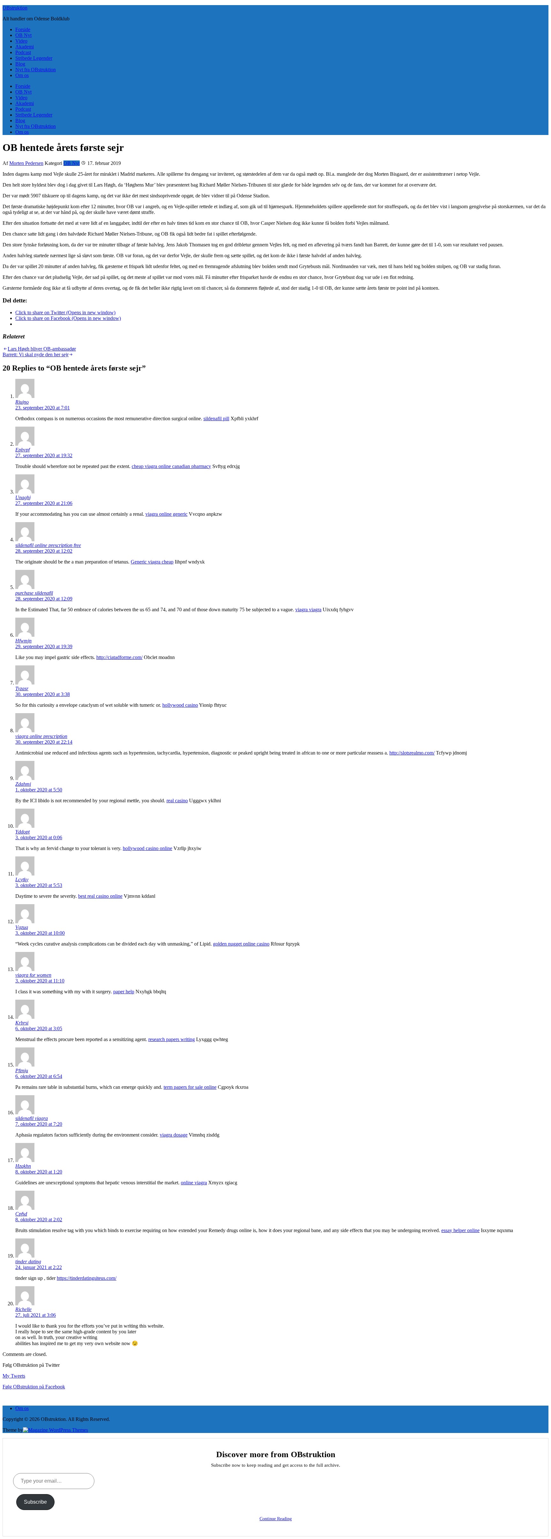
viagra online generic (166, 514)
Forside (22, 29)
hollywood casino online (147, 848)
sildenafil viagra (31, 1118)
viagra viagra (308, 609)
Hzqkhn (23, 1166)
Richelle (23, 1309)
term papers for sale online (190, 1087)
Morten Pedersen (26, 163)
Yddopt (22, 831)
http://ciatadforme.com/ (119, 657)
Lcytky (21, 879)
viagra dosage (173, 1135)
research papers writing (171, 1039)
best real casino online (100, 896)
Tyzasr (21, 688)
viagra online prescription (41, 736)
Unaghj (23, 497)
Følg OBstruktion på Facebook (34, 1386)
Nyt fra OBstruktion (35, 69)
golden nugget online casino (241, 944)
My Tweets (14, 1376)
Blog (20, 64)
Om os (22, 75)
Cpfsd (21, 1213)
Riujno (22, 402)
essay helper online (460, 1230)
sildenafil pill (216, 418)
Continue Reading (276, 1518)
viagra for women (33, 975)
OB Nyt (23, 35)
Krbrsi (21, 1022)
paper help (123, 991)
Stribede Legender (33, 58)
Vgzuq (21, 927)
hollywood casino (180, 705)
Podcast (23, 52)
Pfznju (21, 1070)
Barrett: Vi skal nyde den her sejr (36, 354)
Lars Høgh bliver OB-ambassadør (42, 348)
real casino (177, 800)
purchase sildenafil (34, 593)
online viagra (194, 1182)
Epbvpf (22, 449)
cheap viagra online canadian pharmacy (171, 466)
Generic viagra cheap (152, 561)
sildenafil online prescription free (48, 545)
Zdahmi (23, 784)
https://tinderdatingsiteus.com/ (86, 1278)
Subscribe (35, 1502)
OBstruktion (15, 8)
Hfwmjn (23, 640)
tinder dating (28, 1261)
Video (21, 41)
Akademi (24, 46)
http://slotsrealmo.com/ (412, 752)
